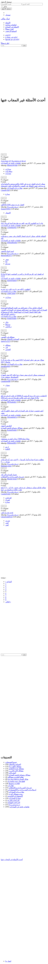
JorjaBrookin (5, 366)
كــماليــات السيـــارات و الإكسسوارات (22, 790)
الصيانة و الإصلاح (13, 339)
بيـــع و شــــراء (13, 207)
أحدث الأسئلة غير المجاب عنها (12, 859)
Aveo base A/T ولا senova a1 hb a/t (13, 161)
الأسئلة (7, 23)
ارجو (7, 447)
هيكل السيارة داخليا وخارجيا (18, 779)
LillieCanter (11, 293)
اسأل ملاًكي (5, 19)
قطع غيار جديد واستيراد (16, 781)
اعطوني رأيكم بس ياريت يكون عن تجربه (15, 289)
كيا (6, 262)
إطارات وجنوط (14, 783)
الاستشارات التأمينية (15, 796)
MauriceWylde (12, 165)
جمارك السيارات (15, 798)
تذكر (5, 6)
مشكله (7, 345)
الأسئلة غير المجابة (12, 27)
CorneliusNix (12, 227)
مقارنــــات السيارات (14, 188)
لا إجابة (7, 35)
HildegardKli (11, 443)
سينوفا (7, 324)
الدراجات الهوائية (14, 802)
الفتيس (8, 349)
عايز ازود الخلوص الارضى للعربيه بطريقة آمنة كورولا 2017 (22, 223)
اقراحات (8, 498)
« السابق (8, 582)
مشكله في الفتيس (8, 337)
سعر (7, 259)
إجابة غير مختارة (11, 37)
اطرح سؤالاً (9, 29)
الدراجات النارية (13, 800)
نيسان (7, 385)
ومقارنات (8, 171)
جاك (6, 322)
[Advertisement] (24, 71)
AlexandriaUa (12, 417)
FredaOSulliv (12, 318)
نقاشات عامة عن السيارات (11, 163)
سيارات (8, 169)
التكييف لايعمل (6, 426)
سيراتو (7, 264)
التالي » (8, 602)
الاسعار (8, 213)
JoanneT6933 (5, 209)
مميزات (8, 173)
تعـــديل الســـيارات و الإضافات (12, 477)
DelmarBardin (12, 243)
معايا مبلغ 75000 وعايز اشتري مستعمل (15, 439)
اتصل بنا (8, 961)
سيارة (7, 194)
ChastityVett (5, 190)
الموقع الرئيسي (11, 31)
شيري (7, 521)
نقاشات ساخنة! (11, 25)
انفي (7, 523)
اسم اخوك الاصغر (7, 251)
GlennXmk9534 (6, 517)
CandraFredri (5, 494)
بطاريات (11, 786)
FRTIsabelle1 (12, 402)
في (6, 347)
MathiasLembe (6, 466)
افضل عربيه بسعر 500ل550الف (12, 205)
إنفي (7, 525)
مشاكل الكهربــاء (15, 766)
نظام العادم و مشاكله (16, 777)
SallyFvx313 (5, 341)
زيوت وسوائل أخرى (16, 794)
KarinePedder (12, 430)
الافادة (7, 449)
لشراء (7, 500)
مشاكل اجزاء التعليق (16, 769)
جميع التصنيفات (11, 762)
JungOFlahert (12, 280)
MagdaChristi (12, 479)
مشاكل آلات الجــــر (16, 771)
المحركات (12, 773)
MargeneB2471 (6, 255)
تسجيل (7, 15)
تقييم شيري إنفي (7, 513)
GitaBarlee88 (5, 381)
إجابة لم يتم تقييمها (12, 39)
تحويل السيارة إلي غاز (9, 475)
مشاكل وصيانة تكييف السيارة (12, 428)
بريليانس (8, 327)
